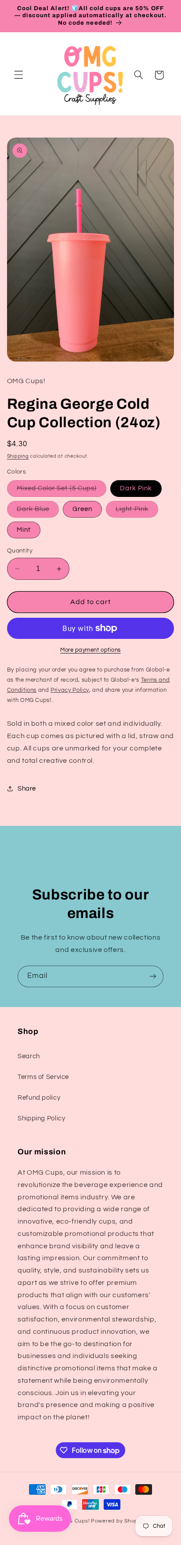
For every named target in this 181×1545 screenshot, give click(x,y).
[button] (18, 75)
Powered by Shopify (117, 1521)
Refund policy (39, 1097)
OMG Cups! (75, 1521)
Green (82, 509)
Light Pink (137, 511)
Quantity (20, 551)
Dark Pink (136, 488)
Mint (24, 529)
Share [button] (27, 788)
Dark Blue (38, 511)
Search (29, 1056)
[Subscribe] (153, 976)
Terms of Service (43, 1077)
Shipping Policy (41, 1118)
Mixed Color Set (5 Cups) (61, 491)
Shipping (18, 456)
